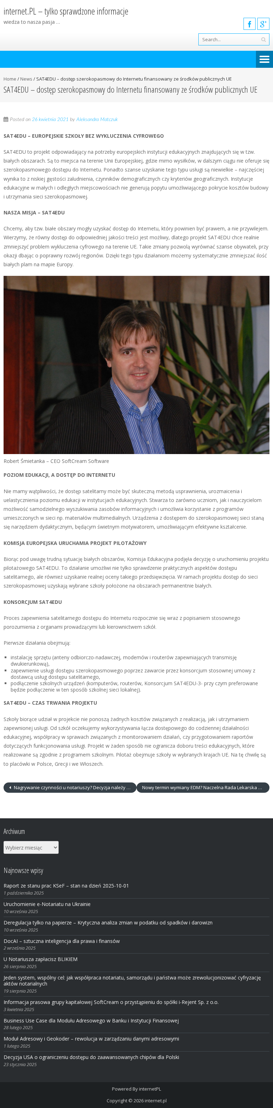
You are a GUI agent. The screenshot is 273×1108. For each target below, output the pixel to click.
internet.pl (156, 1100)
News (26, 79)
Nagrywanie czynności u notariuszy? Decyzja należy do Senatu (74, 787)
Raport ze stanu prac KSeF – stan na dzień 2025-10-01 (66, 885)
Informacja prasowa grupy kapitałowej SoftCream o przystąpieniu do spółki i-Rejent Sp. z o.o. (111, 1002)
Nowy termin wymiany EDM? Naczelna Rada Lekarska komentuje (205, 787)
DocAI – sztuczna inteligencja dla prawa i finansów (62, 941)
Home (10, 79)
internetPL (150, 1089)
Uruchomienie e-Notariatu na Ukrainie (47, 904)
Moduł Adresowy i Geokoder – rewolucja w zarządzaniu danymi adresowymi (91, 1038)
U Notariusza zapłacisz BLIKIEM (40, 959)
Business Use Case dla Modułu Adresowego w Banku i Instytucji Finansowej (92, 1020)
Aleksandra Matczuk (97, 119)
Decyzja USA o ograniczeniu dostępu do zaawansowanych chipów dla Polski (91, 1057)
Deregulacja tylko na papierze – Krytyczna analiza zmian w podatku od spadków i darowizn (108, 922)
